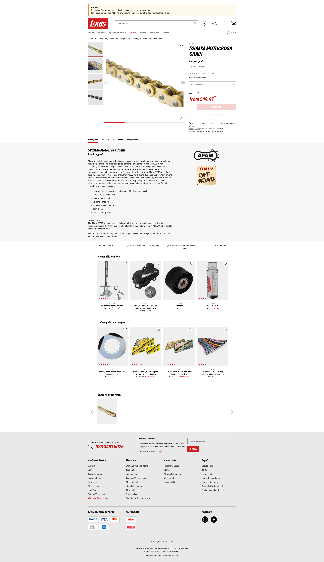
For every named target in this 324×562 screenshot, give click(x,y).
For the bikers (132, 494)
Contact (91, 466)
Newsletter (92, 482)
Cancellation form (210, 482)
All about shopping (172, 474)
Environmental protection (213, 490)
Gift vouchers (94, 486)
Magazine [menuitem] (154, 33)
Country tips (131, 474)
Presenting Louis (171, 466)
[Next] (183, 82)
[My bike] (214, 23)
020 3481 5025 (109, 447)
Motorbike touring (134, 486)
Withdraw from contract (98, 498)
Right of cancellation (211, 478)
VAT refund (169, 478)
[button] (195, 24)
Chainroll (179, 306)
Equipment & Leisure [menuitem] (117, 33)
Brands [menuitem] (143, 33)
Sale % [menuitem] (133, 33)
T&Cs (204, 470)
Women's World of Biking (137, 466)
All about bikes (132, 490)
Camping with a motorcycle (138, 498)
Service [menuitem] (166, 33)
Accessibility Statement (212, 486)
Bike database (94, 478)
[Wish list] (223, 23)
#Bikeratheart (132, 482)
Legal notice (207, 466)
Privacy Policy (208, 474)
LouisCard (92, 490)
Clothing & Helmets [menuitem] (96, 33)
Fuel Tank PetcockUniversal (112, 306)
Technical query (95, 474)
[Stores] (204, 23)
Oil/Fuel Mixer (212, 306)
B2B (90, 470)
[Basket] (233, 23)
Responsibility (170, 482)
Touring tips (131, 470)
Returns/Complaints (97, 494)
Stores (167, 470)
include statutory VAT (204, 123)
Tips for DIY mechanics (136, 478)
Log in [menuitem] (233, 33)
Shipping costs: (194, 129)
